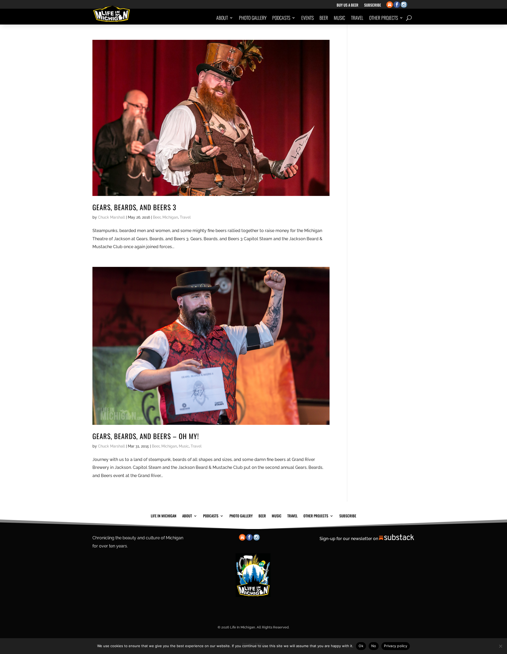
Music (339, 17)
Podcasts (281, 17)
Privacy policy (395, 646)
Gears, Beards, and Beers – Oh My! (145, 436)
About (222, 17)
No (373, 646)
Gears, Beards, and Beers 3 (134, 207)
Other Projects (383, 17)
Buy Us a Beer (347, 5)
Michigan (170, 217)
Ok (361, 646)
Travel (357, 17)
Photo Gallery (252, 17)
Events (307, 17)
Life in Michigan (163, 515)
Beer (324, 17)
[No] (500, 646)
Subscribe (372, 5)
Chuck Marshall (111, 217)
